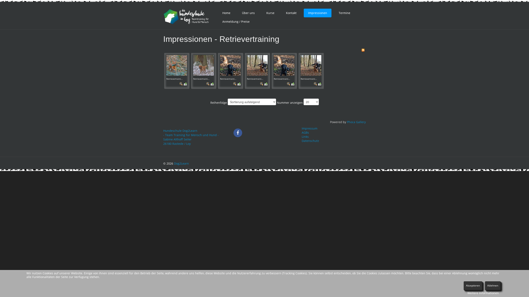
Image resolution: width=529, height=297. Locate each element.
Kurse (270, 13)
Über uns (248, 13)
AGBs (305, 132)
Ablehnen (492, 285)
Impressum (309, 128)
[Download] (185, 84)
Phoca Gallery (356, 122)
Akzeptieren (473, 285)
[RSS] (363, 50)
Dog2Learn (181, 163)
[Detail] (181, 84)
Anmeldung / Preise (236, 22)
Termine (344, 13)
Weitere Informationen (483, 293)
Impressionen (317, 13)
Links (305, 137)
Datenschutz (310, 141)
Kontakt (291, 13)
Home (226, 13)
